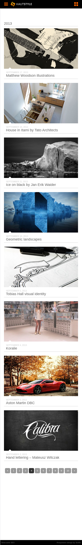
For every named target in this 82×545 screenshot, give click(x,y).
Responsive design (64, 543)
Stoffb (78, 543)
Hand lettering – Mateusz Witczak (32, 458)
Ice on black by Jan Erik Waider (31, 185)
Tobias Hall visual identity (26, 294)
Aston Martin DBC (20, 403)
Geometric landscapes (24, 239)
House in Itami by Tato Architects (32, 130)
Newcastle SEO (8, 543)
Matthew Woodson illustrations (30, 76)
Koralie (11, 348)
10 (68, 470)
